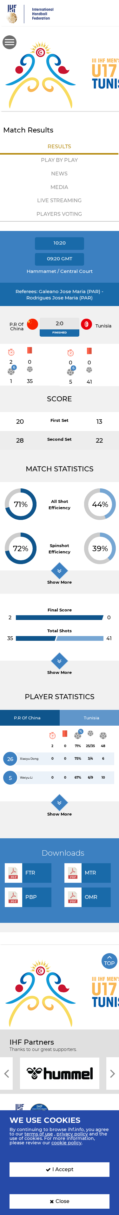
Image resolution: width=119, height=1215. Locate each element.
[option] (62, 1073)
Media (59, 187)
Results (59, 147)
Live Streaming (59, 200)
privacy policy (72, 1134)
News (59, 174)
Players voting (59, 214)
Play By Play (59, 160)
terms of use (38, 1134)
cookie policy (66, 1143)
